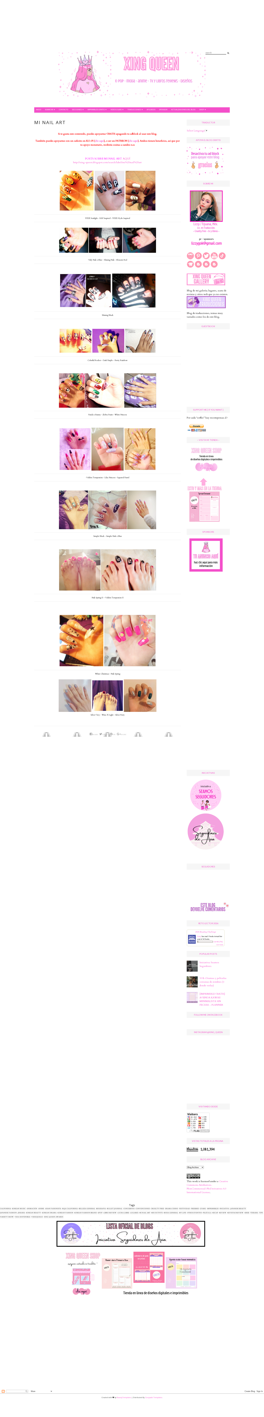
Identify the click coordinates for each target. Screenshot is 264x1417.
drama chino (171, 1209)
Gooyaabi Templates (153, 1397)
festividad (184, 1209)
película (207, 1213)
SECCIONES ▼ (78, 110)
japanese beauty (238, 1209)
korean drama (49, 1213)
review (222, 1213)
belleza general (87, 1209)
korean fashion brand (85, 1213)
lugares (134, 1213)
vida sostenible (22, 1217)
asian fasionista (53, 1209)
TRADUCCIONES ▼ (135, 110)
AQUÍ (126, 159)
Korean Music (19, 1209)
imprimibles (213, 1209)
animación (32, 1209)
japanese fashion (8, 1213)
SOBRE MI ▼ (50, 110)
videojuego (37, 1217)
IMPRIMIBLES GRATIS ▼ (97, 110)
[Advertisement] (126, 29)
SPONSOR (163, 110)
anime (41, 1209)
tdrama (254, 1213)
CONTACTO (63, 110)
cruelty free (157, 1209)
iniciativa (224, 1209)
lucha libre (123, 1213)
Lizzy (199, 936)
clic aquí (99, 141)
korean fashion (65, 1213)
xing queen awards (53, 1217)
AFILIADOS (151, 110)
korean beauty (33, 1213)
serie (246, 1213)
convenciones (143, 1209)
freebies (195, 1209)
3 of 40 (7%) (218, 942)
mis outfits (157, 1213)
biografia (101, 1209)
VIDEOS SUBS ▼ (117, 110)
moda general (171, 1213)
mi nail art (144, 1213)
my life (182, 1213)
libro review (110, 1213)
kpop (100, 1213)
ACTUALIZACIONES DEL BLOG (183, 110)
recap (215, 1213)
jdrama (21, 1213)
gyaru (203, 1209)
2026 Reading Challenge (205, 931)
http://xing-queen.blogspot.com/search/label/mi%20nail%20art (107, 162)
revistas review (235, 1213)
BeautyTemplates (124, 1397)
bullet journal (114, 1209)
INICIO (38, 110)
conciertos (129, 1209)
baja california (70, 1209)
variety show (7, 1217)
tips (261, 1213)
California (5, 1209)
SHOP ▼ (202, 110)
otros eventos (194, 1213)
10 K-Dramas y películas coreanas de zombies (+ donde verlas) (213, 982)
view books (219, 945)
